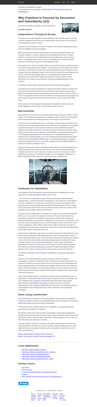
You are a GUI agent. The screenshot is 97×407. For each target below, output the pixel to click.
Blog (73, 2)
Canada (40, 398)
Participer (55, 398)
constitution (46, 301)
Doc (68, 2)
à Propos (54, 397)
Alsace (33, 394)
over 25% (36, 77)
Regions (57, 2)
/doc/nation (25, 367)
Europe (40, 394)
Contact (54, 395)
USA (39, 397)
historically (40, 247)
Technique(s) (46, 395)
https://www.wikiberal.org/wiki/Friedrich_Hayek (37, 359)
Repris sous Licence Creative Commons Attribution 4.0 (36, 336)
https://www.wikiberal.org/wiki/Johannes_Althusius (39, 352)
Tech (63, 2)
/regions (24, 374)
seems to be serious (25, 303)
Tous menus (62, 400)
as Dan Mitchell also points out (38, 283)
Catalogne (33, 395)
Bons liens (62, 395)
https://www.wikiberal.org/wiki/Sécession (35, 354)
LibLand (21, 2)
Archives (61, 397)
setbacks (72, 141)
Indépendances (47, 397)
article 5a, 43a (51, 235)
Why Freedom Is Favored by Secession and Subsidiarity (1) (42, 376)
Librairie (61, 398)
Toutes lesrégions (34, 399)
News (44, 398)
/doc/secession (27, 370)
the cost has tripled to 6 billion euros (37, 139)
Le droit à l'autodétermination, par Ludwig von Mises (39, 372)
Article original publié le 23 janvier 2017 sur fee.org (35, 334)
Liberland (33, 397)
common (47, 40)
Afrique (40, 395)
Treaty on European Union (37, 195)
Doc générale (46, 394)
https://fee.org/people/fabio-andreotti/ (34, 350)
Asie (39, 400)
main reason (54, 147)
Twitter (61, 394)
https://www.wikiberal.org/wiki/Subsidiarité (36, 356)
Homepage (55, 394)
